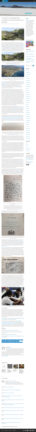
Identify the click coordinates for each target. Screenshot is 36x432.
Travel (27, 146)
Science (10, 23)
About (2, 430)
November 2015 (28, 82)
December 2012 (28, 132)
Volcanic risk (18, 342)
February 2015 (28, 94)
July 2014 (27, 104)
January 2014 (28, 114)
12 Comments (17, 23)
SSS (32, 45)
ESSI (26, 43)
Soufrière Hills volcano (8, 84)
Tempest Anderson (14, 342)
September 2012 (28, 138)
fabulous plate (12, 110)
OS (26, 45)
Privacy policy (14, 430)
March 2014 (27, 110)
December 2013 (28, 116)
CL (29, 41)
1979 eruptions (5, 247)
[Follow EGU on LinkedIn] (23, 430)
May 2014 (27, 108)
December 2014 (28, 96)
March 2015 (27, 92)
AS (26, 41)
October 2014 (28, 100)
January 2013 (28, 130)
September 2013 (28, 120)
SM (29, 45)
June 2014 (27, 106)
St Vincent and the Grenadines (5, 342)
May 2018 (27, 70)
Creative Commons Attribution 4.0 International (30, 158)
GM (32, 43)
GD (29, 43)
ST (26, 46)
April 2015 (27, 90)
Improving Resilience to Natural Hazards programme (9, 319)
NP (32, 44)
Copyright (6, 430)
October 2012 (28, 136)
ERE (32, 41)
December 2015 (28, 80)
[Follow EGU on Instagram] (25, 430)
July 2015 (27, 88)
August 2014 (27, 102)
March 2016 (27, 78)
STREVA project (22, 44)
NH (30, 44)
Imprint (10, 430)
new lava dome (21, 240)
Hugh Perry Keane (13, 119)
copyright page (30, 161)
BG (28, 41)
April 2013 (27, 126)
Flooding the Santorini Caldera (30, 56)
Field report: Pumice (15, 370)
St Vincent (3, 81)
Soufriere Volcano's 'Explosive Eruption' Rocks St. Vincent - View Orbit (14, 407)
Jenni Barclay (8, 47)
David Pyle (3, 23)
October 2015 (28, 84)
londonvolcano (7, 380)
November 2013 (28, 118)
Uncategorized (13, 23)
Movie (27, 142)
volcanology (27, 150)
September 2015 (28, 86)
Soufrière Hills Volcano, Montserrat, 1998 (10, 334)
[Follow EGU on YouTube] (27, 430)
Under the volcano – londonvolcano (9, 392)
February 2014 (28, 112)
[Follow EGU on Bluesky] (32, 430)
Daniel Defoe (9, 92)
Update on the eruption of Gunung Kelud (4, 370)
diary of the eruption (9, 120)
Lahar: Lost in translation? (29, 54)
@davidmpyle (6, 355)
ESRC (13, 46)
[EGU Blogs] (5, 1)
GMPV (27, 44)
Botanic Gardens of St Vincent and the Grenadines (12, 330)
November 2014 (28, 98)
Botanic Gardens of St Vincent (17, 107)
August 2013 (27, 122)
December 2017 (28, 72)
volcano (21, 342)
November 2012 (28, 134)
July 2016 (27, 76)
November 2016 (28, 74)
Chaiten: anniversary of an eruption (9, 371)
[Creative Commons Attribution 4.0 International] (26, 165)
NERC (10, 46)
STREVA (20, 47)
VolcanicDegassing (28, 20)
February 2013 (28, 128)
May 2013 (27, 124)
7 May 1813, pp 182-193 (13, 133)
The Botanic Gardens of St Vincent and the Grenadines (21, 371)
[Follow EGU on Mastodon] (30, 430)
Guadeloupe (12, 242)
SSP (31, 45)
